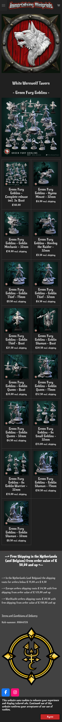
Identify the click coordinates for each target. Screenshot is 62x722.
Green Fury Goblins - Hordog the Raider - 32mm (45, 245)
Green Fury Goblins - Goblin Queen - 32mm (16, 432)
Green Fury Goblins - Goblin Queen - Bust (16, 386)
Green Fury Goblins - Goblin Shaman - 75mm (45, 482)
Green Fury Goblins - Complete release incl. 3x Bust (16, 195)
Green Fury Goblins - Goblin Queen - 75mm (45, 386)
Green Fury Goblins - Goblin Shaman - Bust (45, 339)
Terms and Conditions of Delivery (20, 615)
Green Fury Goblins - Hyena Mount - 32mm (46, 193)
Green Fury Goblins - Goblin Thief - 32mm (45, 293)
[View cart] (58, 5)
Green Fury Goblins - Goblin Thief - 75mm (16, 293)
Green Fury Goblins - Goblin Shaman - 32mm (16, 532)
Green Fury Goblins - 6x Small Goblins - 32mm (45, 434)
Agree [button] (50, 716)
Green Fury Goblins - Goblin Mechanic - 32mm (16, 243)
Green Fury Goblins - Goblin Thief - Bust (16, 339)
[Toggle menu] (3, 5)
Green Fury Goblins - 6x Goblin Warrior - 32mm (16, 484)
